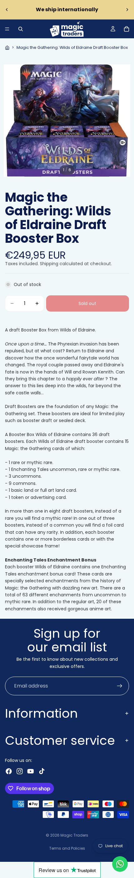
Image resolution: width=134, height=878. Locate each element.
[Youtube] (30, 771)
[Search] (20, 29)
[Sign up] (119, 686)
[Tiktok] (41, 771)
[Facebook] (8, 771)
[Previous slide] (7, 9)
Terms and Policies (67, 848)
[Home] (7, 47)
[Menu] (7, 29)
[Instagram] (19, 771)
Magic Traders (74, 835)
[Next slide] (127, 9)
